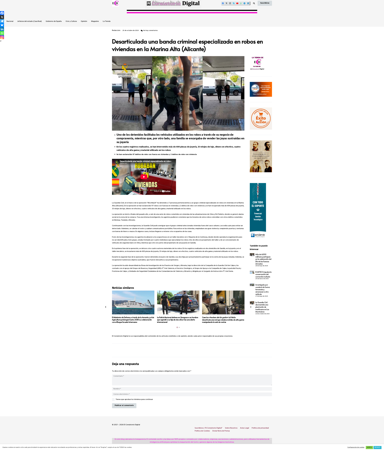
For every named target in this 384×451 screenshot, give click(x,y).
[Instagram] (230, 3)
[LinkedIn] (248, 3)
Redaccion (116, 30)
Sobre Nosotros (231, 428)
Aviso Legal (244, 428)
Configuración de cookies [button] (355, 447)
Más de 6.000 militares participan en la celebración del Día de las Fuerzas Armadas (263, 259)
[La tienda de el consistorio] (261, 63)
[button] (254, 3)
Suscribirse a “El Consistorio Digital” (208, 428)
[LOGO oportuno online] (261, 89)
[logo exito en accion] (261, 118)
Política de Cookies (202, 431)
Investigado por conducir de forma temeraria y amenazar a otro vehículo (262, 289)
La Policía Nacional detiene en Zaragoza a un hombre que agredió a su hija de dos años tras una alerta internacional (177, 319)
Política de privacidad (260, 428)
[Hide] (1, 41)
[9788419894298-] (261, 156)
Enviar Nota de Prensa (221, 431)
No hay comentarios (150, 30)
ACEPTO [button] (369, 447)
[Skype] (234, 3)
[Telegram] (244, 3)
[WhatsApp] (241, 3)
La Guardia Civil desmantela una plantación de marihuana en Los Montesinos (262, 307)
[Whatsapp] (2, 33)
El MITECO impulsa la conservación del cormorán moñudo (263, 274)
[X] (226, 3)
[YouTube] (237, 3)
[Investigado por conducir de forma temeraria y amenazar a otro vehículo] (252, 285)
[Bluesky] (2, 25)
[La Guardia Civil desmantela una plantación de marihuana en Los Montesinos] (252, 302)
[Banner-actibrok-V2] (261, 211)
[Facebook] (223, 3)
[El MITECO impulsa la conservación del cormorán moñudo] (252, 272)
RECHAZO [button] (377, 447)
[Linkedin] (2, 29)
